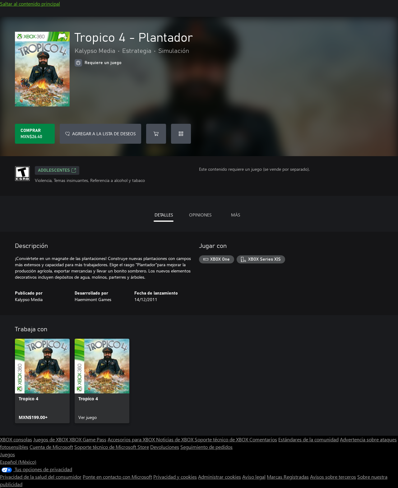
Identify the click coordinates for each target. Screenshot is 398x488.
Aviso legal (254, 476)
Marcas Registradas (288, 476)
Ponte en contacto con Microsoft (117, 476)
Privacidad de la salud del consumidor (40, 476)
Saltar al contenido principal (30, 3)
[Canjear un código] (181, 134)
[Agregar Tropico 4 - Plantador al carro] (156, 134)
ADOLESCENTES (54, 170)
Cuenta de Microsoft (51, 447)
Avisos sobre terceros (333, 476)
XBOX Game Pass (87, 439)
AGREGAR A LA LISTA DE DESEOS (104, 134)
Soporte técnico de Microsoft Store (111, 447)
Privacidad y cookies (175, 476)
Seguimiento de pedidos (206, 447)
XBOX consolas (16, 439)
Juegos (7, 454)
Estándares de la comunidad (308, 439)
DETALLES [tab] (164, 215)
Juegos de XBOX (51, 439)
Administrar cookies (219, 476)
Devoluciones (164, 447)
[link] (42, 381)
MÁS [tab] (235, 215)
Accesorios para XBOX (132, 439)
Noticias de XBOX (175, 439)
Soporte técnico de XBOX (222, 439)
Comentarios (263, 439)
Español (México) (18, 461)
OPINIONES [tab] (200, 215)
